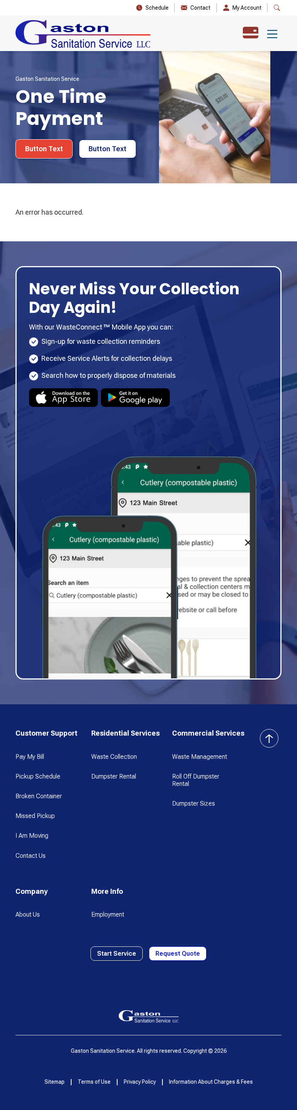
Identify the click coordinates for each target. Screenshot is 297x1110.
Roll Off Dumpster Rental (195, 780)
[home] (82, 34)
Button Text (44, 149)
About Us (27, 914)
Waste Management (199, 756)
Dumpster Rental (113, 776)
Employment (107, 914)
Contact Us (30, 855)
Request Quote (177, 953)
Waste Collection (114, 756)
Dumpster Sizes (193, 803)
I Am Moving (31, 835)
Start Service (116, 953)
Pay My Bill (29, 756)
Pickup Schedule (37, 776)
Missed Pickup (35, 816)
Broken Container (38, 796)
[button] (272, 34)
